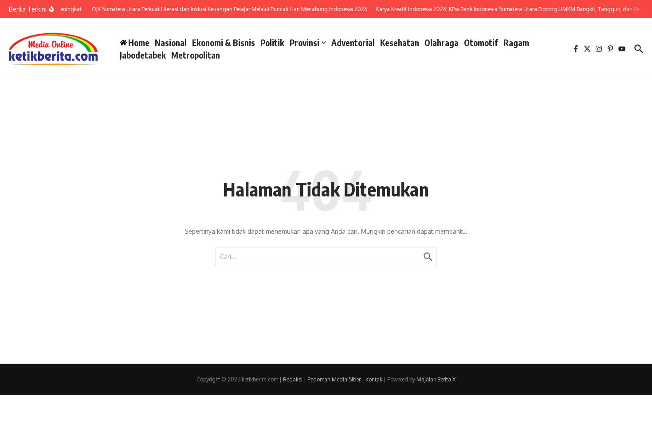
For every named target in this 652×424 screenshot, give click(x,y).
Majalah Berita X (436, 379)
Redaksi (292, 379)
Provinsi (304, 42)
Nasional (171, 42)
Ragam (516, 42)
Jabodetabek (143, 55)
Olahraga (441, 42)
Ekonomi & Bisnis (223, 42)
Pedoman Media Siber (334, 379)
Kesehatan (399, 42)
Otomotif (481, 42)
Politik (272, 42)
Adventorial (353, 42)
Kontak (373, 379)
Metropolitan (195, 55)
